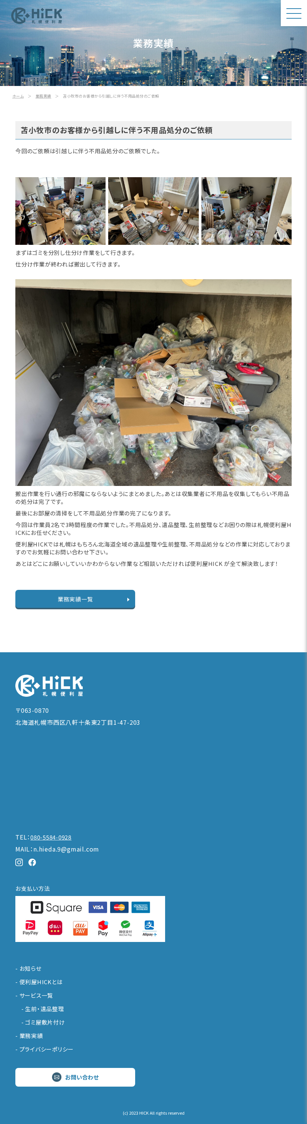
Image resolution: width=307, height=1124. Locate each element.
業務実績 (43, 96)
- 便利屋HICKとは (39, 982)
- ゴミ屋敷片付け (40, 1022)
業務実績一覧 (75, 599)
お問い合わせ (81, 1077)
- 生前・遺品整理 (39, 1009)
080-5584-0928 (51, 837)
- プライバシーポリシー (44, 1049)
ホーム (18, 96)
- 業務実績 (29, 1036)
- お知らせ (28, 968)
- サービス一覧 (34, 995)
